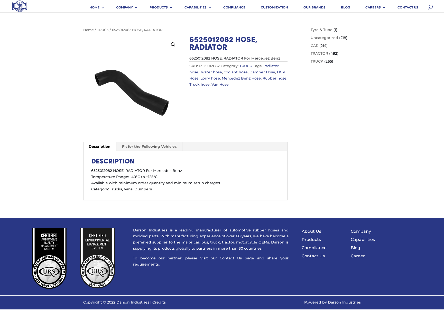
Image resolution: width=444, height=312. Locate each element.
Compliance (234, 7)
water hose (211, 72)
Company (124, 7)
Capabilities (195, 7)
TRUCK (103, 30)
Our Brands (314, 7)
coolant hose (236, 72)
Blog (345, 7)
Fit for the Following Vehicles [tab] (149, 146)
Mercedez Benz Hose (241, 78)
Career (358, 256)
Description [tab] (99, 146)
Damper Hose (262, 72)
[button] (173, 44)
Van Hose (220, 84)
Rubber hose (274, 78)
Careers (373, 7)
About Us (311, 231)
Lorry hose (210, 78)
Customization (274, 7)
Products (159, 7)
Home (94, 7)
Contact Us (407, 7)
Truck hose (199, 84)
